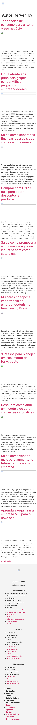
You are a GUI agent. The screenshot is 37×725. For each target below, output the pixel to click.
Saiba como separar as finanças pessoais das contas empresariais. (18, 138)
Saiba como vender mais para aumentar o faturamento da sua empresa (17, 461)
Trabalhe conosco (13, 703)
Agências (9, 693)
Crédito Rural (11, 637)
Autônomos (11, 598)
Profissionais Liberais (14, 600)
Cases (8, 689)
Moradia (9, 640)
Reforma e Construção (14, 642)
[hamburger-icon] (32, 7)
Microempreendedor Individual (17, 593)
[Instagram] (13, 577)
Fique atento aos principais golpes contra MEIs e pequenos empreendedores (14, 81)
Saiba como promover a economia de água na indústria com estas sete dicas (18, 248)
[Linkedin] (20, 577)
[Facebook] (16, 577)
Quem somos (11, 667)
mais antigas (6, 561)
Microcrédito (11, 633)
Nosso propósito (12, 672)
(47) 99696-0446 (18, 582)
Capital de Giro (12, 605)
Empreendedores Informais (16, 596)
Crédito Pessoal (12, 635)
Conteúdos (10, 691)
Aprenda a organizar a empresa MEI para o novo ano (17, 514)
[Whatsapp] (24, 577)
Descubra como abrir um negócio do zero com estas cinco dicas (17, 408)
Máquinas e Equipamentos (15, 603)
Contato (9, 696)
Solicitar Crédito (12, 698)
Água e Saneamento (13, 644)
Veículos (9, 607)
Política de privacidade (18, 585)
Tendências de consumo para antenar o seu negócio (18, 24)
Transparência (11, 669)
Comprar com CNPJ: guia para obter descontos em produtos (16, 193)
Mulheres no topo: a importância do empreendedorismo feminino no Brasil (16, 302)
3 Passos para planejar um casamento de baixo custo (18, 357)
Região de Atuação (13, 674)
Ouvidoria (10, 700)
